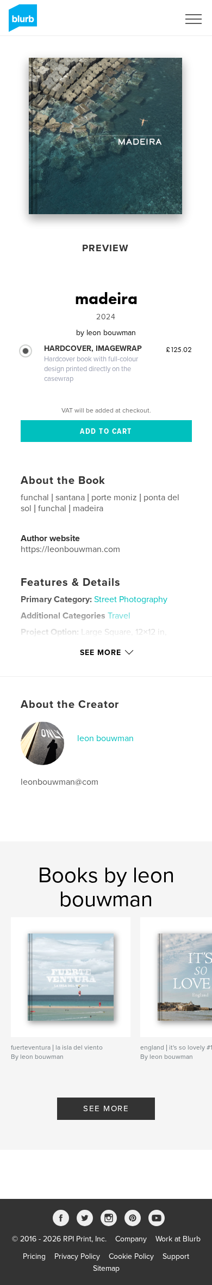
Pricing (34, 1256)
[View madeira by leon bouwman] (105, 136)
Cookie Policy (131, 1256)
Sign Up (151, 19)
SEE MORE (106, 1108)
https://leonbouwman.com (70, 549)
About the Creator (70, 704)
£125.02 (179, 349)
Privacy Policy (77, 1256)
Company (131, 1239)
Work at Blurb (178, 1239)
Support (176, 1256)
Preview (105, 248)
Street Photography (130, 599)
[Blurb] (20, 22)
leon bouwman (105, 738)
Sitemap (106, 1268)
